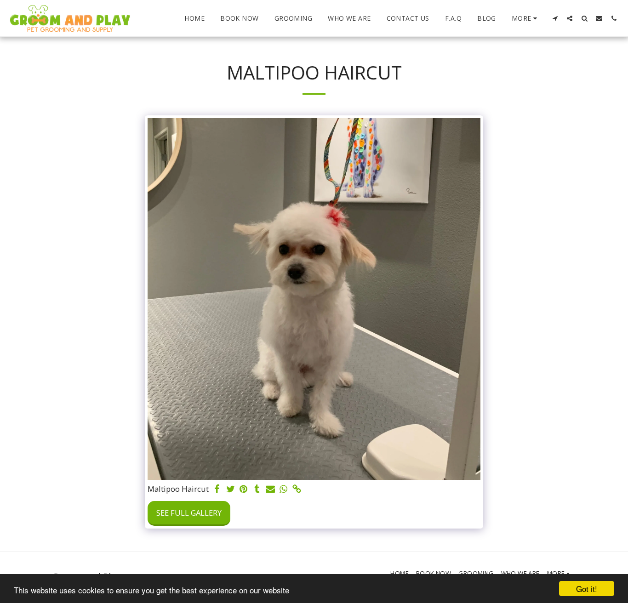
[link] (297, 489)
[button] (555, 18)
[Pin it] (244, 489)
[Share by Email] (270, 489)
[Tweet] (230, 489)
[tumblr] (257, 489)
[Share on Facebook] (217, 489)
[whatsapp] (283, 489)
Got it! (586, 588)
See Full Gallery (189, 512)
